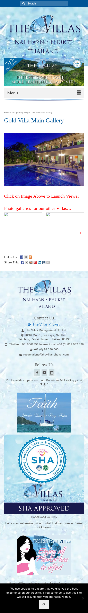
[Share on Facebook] (22, 262)
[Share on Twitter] (26, 262)
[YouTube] (44, 372)
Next (80, 233)
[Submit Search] (23, 3)
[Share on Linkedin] (39, 262)
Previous (7, 233)
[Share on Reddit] (31, 262)
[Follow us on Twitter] (26, 256)
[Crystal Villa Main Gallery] (65, 231)
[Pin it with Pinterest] (35, 262)
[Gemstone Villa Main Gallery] (23, 231)
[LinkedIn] (51, 372)
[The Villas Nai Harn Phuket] (44, 33)
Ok (44, 604)
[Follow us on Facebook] (21, 256)
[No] (83, 598)
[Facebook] (37, 372)
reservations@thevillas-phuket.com (46, 354)
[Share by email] (48, 262)
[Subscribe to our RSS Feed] (30, 256)
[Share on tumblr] (43, 262)
